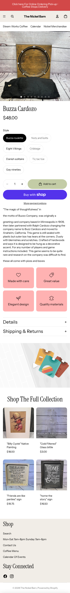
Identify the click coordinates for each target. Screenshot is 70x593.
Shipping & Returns (23, 331)
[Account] (57, 16)
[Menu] (4, 16)
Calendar (35, 26)
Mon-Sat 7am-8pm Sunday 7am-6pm (24, 539)
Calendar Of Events (14, 557)
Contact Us (9, 545)
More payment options (35, 203)
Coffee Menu (11, 551)
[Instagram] (12, 576)
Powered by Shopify (48, 587)
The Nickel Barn (29, 587)
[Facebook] (5, 576)
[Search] (12, 16)
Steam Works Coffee (15, 26)
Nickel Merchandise (55, 26)
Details (10, 322)
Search (7, 533)
